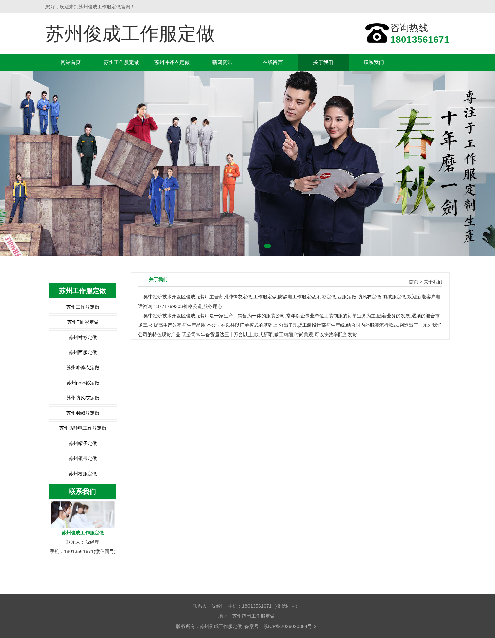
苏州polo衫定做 (83, 382)
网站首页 (71, 62)
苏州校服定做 (83, 473)
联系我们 (374, 62)
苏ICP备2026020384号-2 (290, 626)
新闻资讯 (222, 62)
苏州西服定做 (83, 352)
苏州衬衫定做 (83, 337)
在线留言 (273, 62)
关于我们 (323, 62)
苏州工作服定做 (121, 62)
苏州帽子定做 (83, 443)
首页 (413, 281)
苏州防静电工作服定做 (82, 428)
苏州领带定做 (83, 458)
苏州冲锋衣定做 (172, 62)
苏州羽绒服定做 (82, 413)
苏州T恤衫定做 (83, 322)
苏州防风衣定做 (82, 398)
